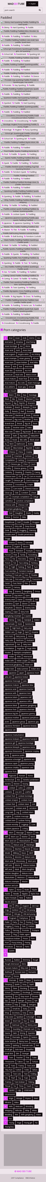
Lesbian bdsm (27, 812)
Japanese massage (12, 681)
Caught (8, 480)
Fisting (38, 550)
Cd (35, 456)
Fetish (7, 583)
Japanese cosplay (32, 751)
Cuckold (8, 456)
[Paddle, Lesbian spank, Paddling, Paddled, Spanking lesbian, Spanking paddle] (23, 210)
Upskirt (12, 1090)
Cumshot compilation (24, 501)
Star (25, 1021)
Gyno (27, 595)
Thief (13, 1078)
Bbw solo (9, 431)
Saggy (23, 1004)
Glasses (19, 607)
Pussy (16, 926)
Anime (31, 338)
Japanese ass (29, 759)
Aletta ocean (31, 374)
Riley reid (24, 968)
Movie (35, 849)
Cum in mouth (35, 476)
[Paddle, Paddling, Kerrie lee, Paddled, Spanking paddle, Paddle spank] (23, 301)
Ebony (20, 542)
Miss (35, 36)
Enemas (8, 546)
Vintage (19, 1098)
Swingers (32, 1004)
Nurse (19, 889)
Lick (33, 804)
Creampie (18, 456)
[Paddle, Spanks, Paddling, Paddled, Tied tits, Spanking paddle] (23, 250)
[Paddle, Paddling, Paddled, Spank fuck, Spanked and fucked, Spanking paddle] (23, 310)
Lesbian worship (11, 824)
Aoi (21, 346)
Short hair (17, 1021)
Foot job (18, 575)
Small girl (8, 1049)
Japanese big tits (11, 713)
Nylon (11, 889)
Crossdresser (9, 323)
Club (16, 492)
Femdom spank (19, 172)
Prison (25, 938)
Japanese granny (28, 713)
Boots (20, 399)
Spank (6, 163)
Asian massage (34, 383)
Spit (35, 1000)
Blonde (36, 415)
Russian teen (20, 972)
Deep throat (30, 526)
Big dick (29, 448)
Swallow (8, 1004)
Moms (17, 865)
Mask (17, 869)
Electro (26, 546)
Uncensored (10, 1094)
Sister (21, 980)
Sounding (16, 1029)
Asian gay (22, 387)
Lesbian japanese (12, 828)
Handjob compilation (22, 652)
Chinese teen (10, 476)
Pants (27, 946)
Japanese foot (10, 709)
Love (33, 824)
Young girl (28, 1122)
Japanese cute (27, 767)
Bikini (17, 431)
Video (16, 1102)
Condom (24, 492)
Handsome (29, 624)
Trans (13, 1065)
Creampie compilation (21, 497)
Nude (26, 889)
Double (26, 522)
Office (17, 906)
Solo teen (19, 1049)
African (36, 358)
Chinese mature (31, 488)
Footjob (29, 550)
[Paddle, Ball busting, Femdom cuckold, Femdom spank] (23, 233)
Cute (31, 468)
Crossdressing (22, 121)
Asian (17, 338)
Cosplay (29, 452)
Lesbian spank (19, 214)
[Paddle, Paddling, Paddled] (23, 175)
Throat (7, 1086)
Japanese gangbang (28, 705)
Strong (22, 1033)
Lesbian (12, 788)
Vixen (36, 1098)
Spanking (8, 196)
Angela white (23, 354)
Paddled (26, 36)
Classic (7, 488)
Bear (34, 407)
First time (22, 559)
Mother (25, 836)
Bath (15, 435)
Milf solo (8, 865)
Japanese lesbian (21, 677)
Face (26, 575)
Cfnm (25, 464)
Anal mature (10, 383)
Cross (27, 296)
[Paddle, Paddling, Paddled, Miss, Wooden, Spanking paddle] (23, 32)
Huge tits (20, 648)
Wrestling (29, 1106)
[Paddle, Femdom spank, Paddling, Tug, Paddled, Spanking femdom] (23, 168)
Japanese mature (12, 685)
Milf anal (8, 869)
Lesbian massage (21, 816)
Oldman (8, 914)
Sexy (24, 1013)
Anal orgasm (10, 354)
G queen (27, 616)
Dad (10, 513)
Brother (27, 419)
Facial (33, 583)
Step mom (25, 996)
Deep (14, 530)
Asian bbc (9, 370)
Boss (36, 419)
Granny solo (30, 607)
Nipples (25, 893)
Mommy (8, 857)
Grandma (9, 603)
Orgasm (25, 906)
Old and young (29, 914)
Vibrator (8, 1102)
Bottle (30, 444)
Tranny (21, 1065)
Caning (7, 278)
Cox (25, 509)
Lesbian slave (23, 804)
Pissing (28, 922)
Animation (9, 342)
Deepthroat (9, 522)
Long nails (9, 812)
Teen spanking (19, 287)
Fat (14, 563)
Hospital (34, 632)
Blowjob (26, 407)
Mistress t (21, 877)
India (19, 656)
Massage (20, 832)
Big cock (18, 419)
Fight (13, 567)
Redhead (8, 972)
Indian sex (29, 664)
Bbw (18, 395)
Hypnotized (9, 644)
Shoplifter (30, 1049)
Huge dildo (31, 648)
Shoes (7, 1029)
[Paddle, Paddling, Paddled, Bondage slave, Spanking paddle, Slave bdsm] (23, 183)
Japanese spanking (22, 223)
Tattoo (34, 1070)
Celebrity (8, 472)
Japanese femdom (12, 726)
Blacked (29, 399)
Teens (7, 1074)
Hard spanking (18, 27)
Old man (35, 906)
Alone (27, 346)
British (7, 435)
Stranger (25, 1053)
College (35, 497)
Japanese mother (12, 717)
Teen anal (31, 1065)
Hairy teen (27, 644)
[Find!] (39, 10)
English (17, 546)
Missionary (20, 861)
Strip (39, 1017)
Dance (7, 517)
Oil (22, 910)
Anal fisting (30, 342)
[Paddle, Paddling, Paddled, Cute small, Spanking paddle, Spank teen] (23, 41)
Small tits (16, 1008)
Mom (11, 832)
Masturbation (24, 841)
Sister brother (10, 1041)
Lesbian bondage (25, 796)
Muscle (27, 849)
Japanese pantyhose (30, 717)
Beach (17, 407)
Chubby (8, 468)
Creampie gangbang (13, 509)
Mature (30, 832)
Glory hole (25, 612)
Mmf (31, 853)
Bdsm (11, 395)
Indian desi (35, 669)
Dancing (32, 530)
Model (7, 853)
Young (11, 1122)
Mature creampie (12, 881)
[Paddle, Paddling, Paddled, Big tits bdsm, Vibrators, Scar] (23, 143)
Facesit (8, 587)
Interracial (28, 656)
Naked (28, 898)
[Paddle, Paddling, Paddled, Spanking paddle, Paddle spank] (23, 65)
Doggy (7, 538)
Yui (36, 1122)
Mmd (33, 836)
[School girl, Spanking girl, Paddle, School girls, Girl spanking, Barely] (23, 134)
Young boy (9, 1127)
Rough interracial (12, 964)
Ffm (38, 559)
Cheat (33, 492)
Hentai (11, 620)
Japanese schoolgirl (13, 759)
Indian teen (9, 669)
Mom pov (32, 861)
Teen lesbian (19, 1082)
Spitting (16, 1045)
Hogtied (17, 129)
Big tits (22, 403)
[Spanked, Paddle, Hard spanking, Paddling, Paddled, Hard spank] (23, 99)
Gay (10, 591)
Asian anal (9, 350)
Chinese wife (10, 505)
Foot (11, 550)
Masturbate (9, 877)
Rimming (26, 960)
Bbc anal (37, 431)
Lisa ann (18, 792)
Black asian (34, 440)
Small (13, 1000)
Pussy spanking (31, 129)
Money (8, 845)
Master (7, 229)
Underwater (29, 1090)
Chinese (12, 452)
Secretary (16, 1013)
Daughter (19, 513)
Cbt (6, 464)
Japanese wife (10, 693)
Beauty (15, 411)
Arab (24, 338)
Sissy (24, 984)
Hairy (19, 620)
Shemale (12, 980)
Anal (11, 338)
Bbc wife (23, 440)
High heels (16, 628)
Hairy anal (28, 628)
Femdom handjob (26, 571)
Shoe (31, 1013)
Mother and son (11, 885)
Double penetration (26, 534)
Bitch (11, 444)
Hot (18, 644)
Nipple (34, 889)
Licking (25, 828)
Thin (15, 229)
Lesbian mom (26, 800)
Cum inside (17, 488)
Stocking (23, 988)
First (6, 567)
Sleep (28, 980)
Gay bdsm (18, 595)
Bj (6, 444)
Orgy (7, 910)
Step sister (9, 1017)
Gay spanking (20, 85)
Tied (25, 1074)
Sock (32, 1008)
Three (21, 1086)
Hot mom (9, 636)
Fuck (36, 567)
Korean (22, 775)
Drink (7, 530)
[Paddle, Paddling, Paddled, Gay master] (23, 58)
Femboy (34, 563)
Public (7, 922)
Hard (27, 632)
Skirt (37, 1045)
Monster (18, 857)
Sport (7, 1025)
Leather (28, 792)
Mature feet (33, 877)
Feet (15, 555)
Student (16, 992)
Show (7, 1037)
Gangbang (28, 591)
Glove (32, 603)
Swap (32, 1021)
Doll (19, 522)
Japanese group (18, 721)
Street (7, 1021)
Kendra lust (9, 779)
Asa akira (34, 378)
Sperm (25, 1037)
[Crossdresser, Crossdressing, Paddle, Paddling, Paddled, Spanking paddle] (23, 319)
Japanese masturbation (14, 735)
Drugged (35, 522)
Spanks (23, 154)
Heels (20, 624)
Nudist (7, 893)
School (7, 992)
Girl (36, 599)
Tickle (26, 1070)
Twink (33, 1078)
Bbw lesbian (18, 448)
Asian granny (24, 358)
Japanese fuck (10, 771)
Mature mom (27, 873)
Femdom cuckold (33, 236)
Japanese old (10, 730)
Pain (24, 926)
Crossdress (8, 121)
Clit (19, 476)
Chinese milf (23, 505)
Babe (29, 427)
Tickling (33, 1074)
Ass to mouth (10, 391)
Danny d (8, 526)
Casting (21, 460)
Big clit (27, 423)
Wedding (8, 1114)
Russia (16, 976)
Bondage (8, 129)
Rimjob (8, 976)
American (9, 374)
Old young (30, 910)
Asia (14, 366)
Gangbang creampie (13, 616)
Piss (32, 918)
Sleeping (8, 984)
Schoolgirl (30, 1017)
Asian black (27, 350)
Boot (35, 423)
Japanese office (25, 701)
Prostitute (9, 946)
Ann (20, 366)
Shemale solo (27, 1045)
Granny (18, 591)
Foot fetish (17, 583)
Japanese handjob (29, 739)
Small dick (9, 1053)
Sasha (7, 1045)
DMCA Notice (30, 1178)
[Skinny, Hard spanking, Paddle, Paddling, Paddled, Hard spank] (23, 23)
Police (7, 930)
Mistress (8, 849)
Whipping (8, 1110)
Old (10, 906)
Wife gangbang (27, 1114)
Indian (11, 656)
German (8, 595)
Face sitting (23, 563)
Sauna (7, 1033)
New (21, 898)
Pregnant (12, 918)
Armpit (31, 387)
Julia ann (8, 677)
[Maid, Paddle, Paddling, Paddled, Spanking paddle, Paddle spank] (23, 241)
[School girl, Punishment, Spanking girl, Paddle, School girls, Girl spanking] (23, 50)
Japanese (8, 223)
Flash (29, 567)
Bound (7, 448)
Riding (33, 968)
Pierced (19, 946)
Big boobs (27, 431)
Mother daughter (12, 873)
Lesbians (8, 792)
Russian (8, 960)
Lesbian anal (21, 808)
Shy (38, 1029)
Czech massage (32, 480)
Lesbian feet (10, 804)
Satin (15, 1033)
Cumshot (8, 484)
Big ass (8, 403)
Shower (35, 996)
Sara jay (34, 1041)
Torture (35, 1061)
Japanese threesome (13, 751)
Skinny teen (23, 1041)
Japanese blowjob (12, 747)
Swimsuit (16, 1025)
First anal (19, 579)
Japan (21, 673)
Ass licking (36, 354)
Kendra (8, 784)
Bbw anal (9, 415)
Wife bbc (18, 1110)
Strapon (33, 988)
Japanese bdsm (11, 697)
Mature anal (18, 845)
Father (31, 559)
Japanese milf (25, 697)
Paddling (16, 36)
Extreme (28, 542)
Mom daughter (28, 869)
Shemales (16, 1037)
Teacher (19, 1057)
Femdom (19, 550)
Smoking (36, 992)
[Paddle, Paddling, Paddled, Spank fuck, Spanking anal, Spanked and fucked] (23, 90)
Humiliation (9, 648)
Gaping (8, 612)
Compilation (10, 460)
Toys (36, 1086)
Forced (8, 555)
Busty (7, 440)
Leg (17, 812)
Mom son (15, 836)
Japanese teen (25, 693)
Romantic (32, 972)
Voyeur (28, 1098)
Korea (30, 775)
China (20, 452)
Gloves (25, 603)
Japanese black (11, 705)
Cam (7, 497)
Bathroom (20, 444)
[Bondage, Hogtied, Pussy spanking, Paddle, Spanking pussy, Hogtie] (23, 125)
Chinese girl (18, 480)
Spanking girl (34, 54)
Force (7, 559)
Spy (6, 1000)
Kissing (25, 784)
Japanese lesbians (12, 739)
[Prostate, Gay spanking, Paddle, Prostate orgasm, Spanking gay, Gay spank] (23, 81)
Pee (21, 922)
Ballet (37, 448)
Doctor (16, 517)
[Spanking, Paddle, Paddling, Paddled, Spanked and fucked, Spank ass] (23, 192)
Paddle (30, 27)
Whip (6, 205)
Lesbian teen (10, 820)
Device (36, 76)
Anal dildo (34, 362)
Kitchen (17, 784)
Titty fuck (9, 1070)
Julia (25, 681)
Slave (15, 988)
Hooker (8, 652)
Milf (6, 836)
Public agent (25, 934)
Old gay (17, 914)
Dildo (24, 517)
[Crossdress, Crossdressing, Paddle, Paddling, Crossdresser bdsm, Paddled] (23, 116)
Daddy (36, 513)
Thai (27, 1057)
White (34, 1110)
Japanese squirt (11, 763)
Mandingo (30, 845)
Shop (7, 1013)
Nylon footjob (10, 898)
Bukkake (8, 407)
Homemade (10, 624)
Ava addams (10, 387)
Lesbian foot (10, 796)
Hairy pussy (20, 636)
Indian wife (9, 660)
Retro (24, 964)
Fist (13, 559)
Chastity (28, 472)
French (7, 563)
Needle (16, 893)
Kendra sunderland (31, 779)
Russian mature (11, 968)
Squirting (8, 996)
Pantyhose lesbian (12, 938)
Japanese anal (10, 689)
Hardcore (20, 640)
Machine (18, 849)
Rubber (17, 960)
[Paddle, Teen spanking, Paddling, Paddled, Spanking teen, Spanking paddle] (23, 283)
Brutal (19, 423)
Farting (21, 567)
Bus (24, 395)
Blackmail (19, 415)
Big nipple (24, 435)
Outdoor (15, 910)
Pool (6, 154)
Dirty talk (18, 526)
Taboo (20, 1061)
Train (26, 1078)
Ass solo (21, 383)
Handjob (27, 620)
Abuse (7, 366)
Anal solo (19, 374)
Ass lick (28, 370)
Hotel (7, 628)
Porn (33, 938)
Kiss (18, 779)
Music (23, 853)
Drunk (28, 513)
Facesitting (32, 555)
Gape (15, 612)
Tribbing (31, 1082)
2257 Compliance (17, 1178)
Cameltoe (9, 501)
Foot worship (10, 571)
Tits (6, 1078)
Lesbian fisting (24, 820)
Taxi (27, 1061)
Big (15, 403)
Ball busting (18, 236)
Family (22, 555)
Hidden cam (10, 632)
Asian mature (10, 378)
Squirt (31, 984)
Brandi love (9, 423)
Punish (7, 934)
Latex (20, 788)
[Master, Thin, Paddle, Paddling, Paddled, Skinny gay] (23, 227)
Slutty (25, 1008)
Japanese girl (10, 743)
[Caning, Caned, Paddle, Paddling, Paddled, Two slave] (23, 275)
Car (25, 476)
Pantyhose (23, 918)
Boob (14, 440)
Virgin (11, 1098)
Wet (16, 1114)
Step (16, 1004)
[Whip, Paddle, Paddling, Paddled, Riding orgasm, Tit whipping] (23, 201)
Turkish (18, 1070)
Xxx (10, 1118)
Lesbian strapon (11, 800)
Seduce (34, 1037)
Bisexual (8, 419)
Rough (35, 960)
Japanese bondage (25, 743)
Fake (27, 579)
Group (37, 591)
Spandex (31, 1033)
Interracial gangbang (13, 664)
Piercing (16, 930)
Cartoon (28, 456)
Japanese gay (33, 721)
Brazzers (31, 403)
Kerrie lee (27, 305)
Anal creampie (11, 358)
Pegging (8, 926)
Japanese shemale (26, 709)
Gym (17, 603)
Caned (15, 278)
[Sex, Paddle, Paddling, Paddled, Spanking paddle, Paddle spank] (23, 268)
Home (30, 636)
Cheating (18, 472)
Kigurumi (12, 775)
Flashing (8, 575)
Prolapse (35, 930)
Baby (7, 411)
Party (15, 922)
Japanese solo (10, 701)
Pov (35, 922)
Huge (20, 632)
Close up (8, 492)
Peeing (27, 942)
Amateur (19, 342)
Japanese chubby (12, 767)
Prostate (7, 85)
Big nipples (17, 296)
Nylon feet (35, 893)
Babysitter (35, 435)
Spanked (7, 103)
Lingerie (8, 816)
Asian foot (23, 378)
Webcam (19, 1106)
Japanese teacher (26, 689)
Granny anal (10, 599)
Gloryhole (9, 607)
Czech (33, 464)
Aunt (18, 350)
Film (26, 583)
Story (29, 1000)
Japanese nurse (28, 747)
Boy (37, 399)
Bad (22, 411)
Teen (11, 1057)
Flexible (34, 575)
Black (7, 399)
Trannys (8, 1082)
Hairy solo (9, 640)
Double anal (10, 534)
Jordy (7, 755)
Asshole (19, 370)
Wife (11, 1106)
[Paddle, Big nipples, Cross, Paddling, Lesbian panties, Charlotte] (23, 292)
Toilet (34, 1057)
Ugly (19, 1090)
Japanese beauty (30, 726)
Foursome (36, 579)
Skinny (6, 27)
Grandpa (28, 599)
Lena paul (9, 808)
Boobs (7, 427)
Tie (14, 1086)
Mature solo (30, 857)
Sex (5, 272)
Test (25, 263)
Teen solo (17, 1074)
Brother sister (19, 427)
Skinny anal (32, 1025)
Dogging (22, 530)
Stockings (26, 992)
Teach (28, 1086)
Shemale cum (28, 1029)
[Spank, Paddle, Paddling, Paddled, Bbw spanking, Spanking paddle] (23, 159)
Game (20, 599)
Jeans (7, 721)
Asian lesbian (21, 362)
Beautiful (30, 411)
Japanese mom (33, 673)
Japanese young (26, 763)
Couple (30, 484)
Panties (31, 926)
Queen (11, 950)
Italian (32, 660)
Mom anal (9, 861)
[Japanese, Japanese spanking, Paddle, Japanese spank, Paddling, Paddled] (23, 219)
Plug (15, 934)
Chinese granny (20, 468)
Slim (17, 1053)
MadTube (16, 3)
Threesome (9, 1061)
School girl (8, 54)
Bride (28, 415)
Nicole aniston (11, 902)
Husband (30, 640)
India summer (22, 669)
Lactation (33, 808)
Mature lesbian (29, 865)
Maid (6, 245)
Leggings (24, 824)
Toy (19, 1078)
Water (38, 1114)
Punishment (21, 54)
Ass (38, 338)
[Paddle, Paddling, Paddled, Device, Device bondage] (23, 73)
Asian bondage (11, 346)
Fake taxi (8, 579)
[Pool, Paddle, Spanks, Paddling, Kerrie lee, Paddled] (23, 151)
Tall (6, 1065)
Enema (12, 542)
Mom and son (10, 841)
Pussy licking (17, 942)
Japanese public (18, 755)
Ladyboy (29, 788)
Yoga (19, 1122)
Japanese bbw (27, 685)
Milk (37, 832)
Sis (23, 1025)
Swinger (21, 1000)
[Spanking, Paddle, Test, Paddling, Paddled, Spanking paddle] (23, 259)
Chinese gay (15, 464)
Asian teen (9, 362)
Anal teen (29, 366)
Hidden (37, 620)
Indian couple (22, 660)
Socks (7, 1008)
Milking (16, 853)
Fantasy (17, 587)
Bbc (13, 399)
